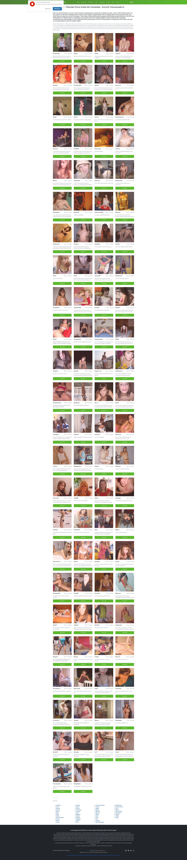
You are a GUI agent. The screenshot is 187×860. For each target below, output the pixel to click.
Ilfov (113, 2)
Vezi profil (62, 61)
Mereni (97, 809)
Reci (96, 819)
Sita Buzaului (118, 805)
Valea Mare (118, 813)
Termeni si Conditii (94, 850)
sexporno (114, 855)
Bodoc (57, 816)
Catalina (78, 805)
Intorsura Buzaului (100, 805)
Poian (96, 817)
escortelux (86, 855)
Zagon (117, 817)
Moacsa (97, 813)
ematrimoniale (80, 855)
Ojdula (97, 814)
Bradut (57, 819)
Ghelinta (78, 817)
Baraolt (58, 808)
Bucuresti (84, 2)
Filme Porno (102, 850)
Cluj (96, 2)
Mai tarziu (47, 8)
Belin (57, 813)
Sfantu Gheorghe (99, 822)
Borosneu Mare (60, 817)
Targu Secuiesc (119, 806)
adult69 (75, 855)
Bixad (57, 814)
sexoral (110, 855)
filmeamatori (90, 855)
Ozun (96, 816)
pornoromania (106, 855)
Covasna (78, 811)
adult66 (72, 855)
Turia (116, 808)
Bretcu (57, 822)
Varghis (117, 814)
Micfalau (97, 811)
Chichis (78, 808)
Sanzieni (97, 820)
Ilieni (77, 822)
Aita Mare (58, 805)
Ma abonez (57, 8)
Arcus (57, 806)
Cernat (77, 806)
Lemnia (97, 806)
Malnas (97, 808)
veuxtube (118, 855)
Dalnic (77, 813)
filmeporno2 (96, 855)
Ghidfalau (78, 819)
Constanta (101, 2)
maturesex (100, 855)
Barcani (58, 809)
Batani (57, 811)
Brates (57, 820)
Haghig (77, 820)
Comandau (78, 809)
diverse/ (69, 855)
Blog (78, 2)
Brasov (108, 2)
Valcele (117, 809)
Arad (117, 2)
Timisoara (90, 2)
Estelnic (78, 816)
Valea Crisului (118, 811)
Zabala (117, 816)
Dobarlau (78, 814)
